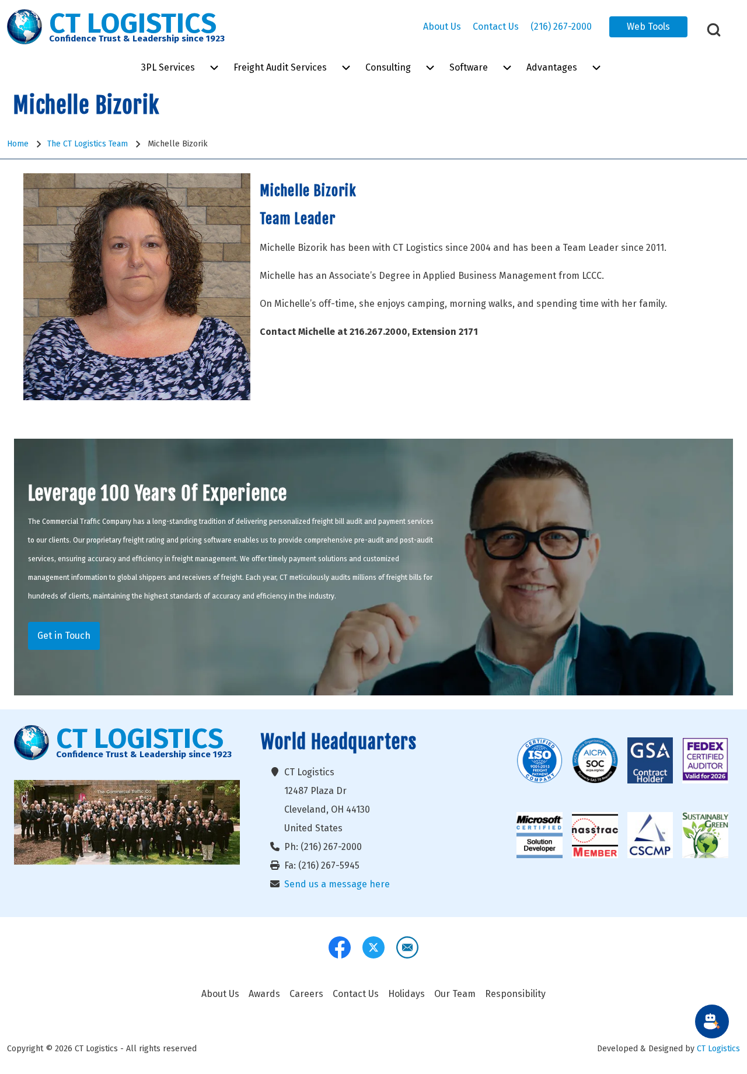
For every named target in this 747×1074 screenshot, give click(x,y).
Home (18, 144)
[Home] (24, 26)
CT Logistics (718, 1049)
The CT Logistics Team (87, 144)
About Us (442, 26)
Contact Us (496, 26)
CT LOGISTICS (133, 23)
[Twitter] (373, 947)
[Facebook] (339, 947)
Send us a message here (337, 884)
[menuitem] (168, 68)
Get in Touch (63, 635)
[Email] (407, 947)
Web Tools (648, 26)
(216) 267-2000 (561, 26)
